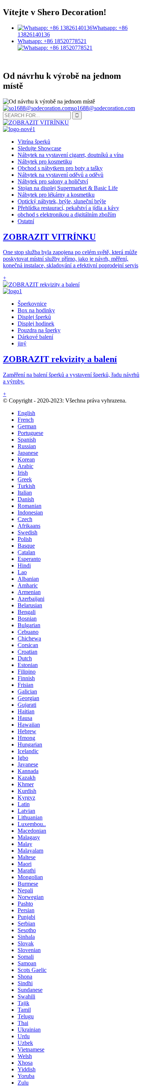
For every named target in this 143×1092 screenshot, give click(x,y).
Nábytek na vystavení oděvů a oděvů (60, 175)
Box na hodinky (36, 310)
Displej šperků (34, 317)
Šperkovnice (32, 304)
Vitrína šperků (34, 141)
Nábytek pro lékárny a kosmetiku (56, 195)
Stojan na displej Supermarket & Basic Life (68, 188)
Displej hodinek (36, 323)
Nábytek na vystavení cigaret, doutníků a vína (71, 155)
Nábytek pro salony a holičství (53, 181)
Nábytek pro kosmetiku (45, 161)
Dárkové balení (35, 337)
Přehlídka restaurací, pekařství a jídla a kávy (68, 208)
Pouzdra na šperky (39, 330)
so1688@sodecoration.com (103, 108)
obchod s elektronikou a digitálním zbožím (67, 214)
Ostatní (26, 221)
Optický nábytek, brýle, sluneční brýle (62, 201)
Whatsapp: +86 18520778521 (52, 41)
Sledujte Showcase (39, 148)
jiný (22, 343)
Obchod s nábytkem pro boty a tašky (60, 168)
